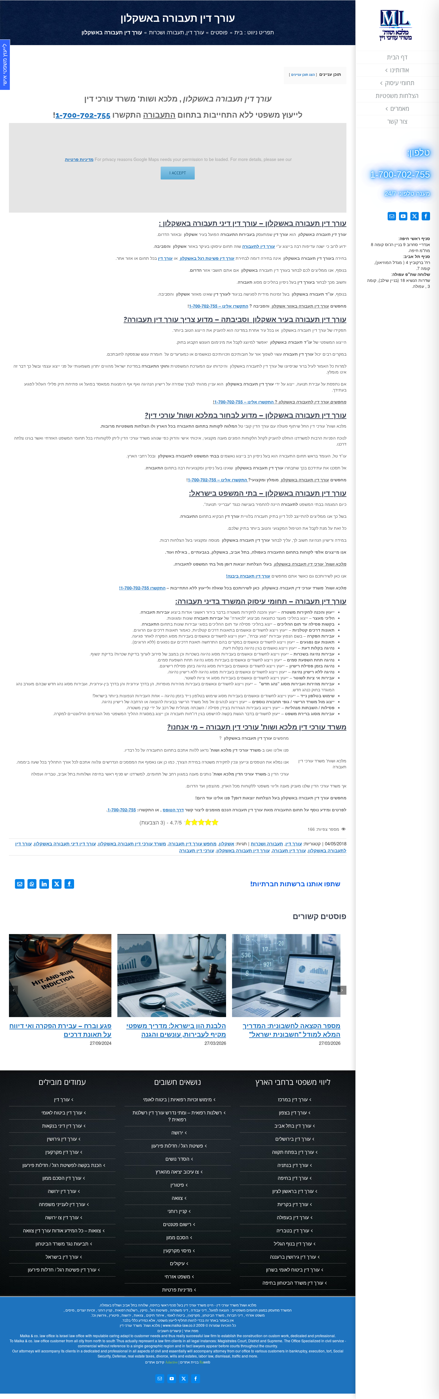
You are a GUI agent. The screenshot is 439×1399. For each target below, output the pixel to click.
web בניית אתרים (194, 1362)
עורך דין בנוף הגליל (293, 1243)
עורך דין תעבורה (289, 850)
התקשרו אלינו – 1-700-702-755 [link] (218, 306)
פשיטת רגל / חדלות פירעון (177, 1145)
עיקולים (177, 1263)
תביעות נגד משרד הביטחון (62, 1243)
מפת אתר (191, 1330)
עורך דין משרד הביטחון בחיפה (293, 1283)
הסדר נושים (177, 1159)
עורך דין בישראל (62, 1257)
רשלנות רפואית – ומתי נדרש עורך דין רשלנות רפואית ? (177, 1116)
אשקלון (226, 843)
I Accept (177, 173)
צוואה (177, 1198)
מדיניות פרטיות (79, 159)
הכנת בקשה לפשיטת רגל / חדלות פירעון (62, 1165)
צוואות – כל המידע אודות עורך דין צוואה (62, 1230)
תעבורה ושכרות (267, 843)
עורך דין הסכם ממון (61, 1178)
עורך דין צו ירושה (62, 1217)
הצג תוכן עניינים (303, 74)
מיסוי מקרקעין (177, 1250)
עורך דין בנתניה (292, 1165)
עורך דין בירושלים (293, 1139)
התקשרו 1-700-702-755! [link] (142, 588)
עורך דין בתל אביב (292, 1125)
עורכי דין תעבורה (196, 850)
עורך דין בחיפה (293, 1178)
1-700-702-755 (83, 114)
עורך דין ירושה (62, 1191)
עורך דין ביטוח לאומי (62, 1112)
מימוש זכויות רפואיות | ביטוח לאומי (177, 1099)
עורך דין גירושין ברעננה (293, 1257)
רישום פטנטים (177, 1224)
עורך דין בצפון (293, 1112)
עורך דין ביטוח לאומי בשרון (293, 1269)
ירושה (177, 1132)
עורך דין (293, 843)
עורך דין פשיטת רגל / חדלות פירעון (62, 1269)
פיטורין (177, 1185)
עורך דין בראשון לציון (293, 1191)
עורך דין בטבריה (293, 1230)
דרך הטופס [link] (173, 810)
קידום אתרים (161, 1362)
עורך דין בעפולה (293, 1217)
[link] (258, 246)
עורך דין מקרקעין (62, 1152)
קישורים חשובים (169, 1330)
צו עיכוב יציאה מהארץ (177, 1171)
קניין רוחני (177, 1211)
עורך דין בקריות (292, 1204)
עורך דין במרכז (293, 1099)
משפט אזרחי (177, 1276)
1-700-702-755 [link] (122, 810)
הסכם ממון (177, 1237)
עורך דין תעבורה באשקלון (243, 850)
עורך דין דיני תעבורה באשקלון (65, 843)
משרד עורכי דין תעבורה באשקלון (132, 843)
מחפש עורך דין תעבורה (192, 843)
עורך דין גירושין (62, 1139)
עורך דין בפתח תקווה (293, 1152)
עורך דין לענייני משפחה (62, 1204)
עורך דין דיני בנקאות (62, 1125)
